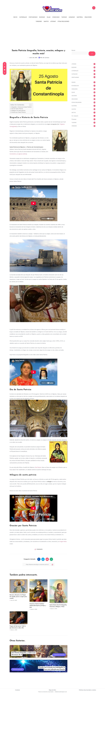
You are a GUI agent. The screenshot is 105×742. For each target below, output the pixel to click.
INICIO (15, 17)
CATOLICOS (74, 74)
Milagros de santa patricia (18, 110)
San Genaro (38, 467)
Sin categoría (75, 116)
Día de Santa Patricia (17, 108)
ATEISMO (53, 21)
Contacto (17, 690)
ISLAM (48, 17)
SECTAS (74, 112)
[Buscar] (92, 53)
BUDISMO (42, 17)
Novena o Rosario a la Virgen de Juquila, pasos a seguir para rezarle (18, 596)
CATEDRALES (23, 17)
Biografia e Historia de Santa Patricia (22, 107)
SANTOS (46, 21)
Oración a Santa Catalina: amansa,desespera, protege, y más (38, 605)
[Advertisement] (52, 36)
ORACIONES (88, 17)
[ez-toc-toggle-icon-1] (30, 105)
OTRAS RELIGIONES (63, 21)
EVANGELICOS (75, 85)
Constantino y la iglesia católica (18, 154)
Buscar (73, 50)
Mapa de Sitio (52, 690)
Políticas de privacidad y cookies (87, 690)
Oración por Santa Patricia (19, 112)
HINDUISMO (56, 17)
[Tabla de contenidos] (30, 105)
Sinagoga (74, 119)
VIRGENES (39, 21)
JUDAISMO (72, 17)
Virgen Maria (63, 541)
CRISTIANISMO (33, 17)
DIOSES (73, 82)
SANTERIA (80, 17)
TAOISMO (64, 17)
